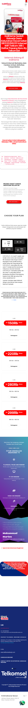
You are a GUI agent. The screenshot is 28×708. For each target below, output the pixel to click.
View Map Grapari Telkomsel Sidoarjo (7, 642)
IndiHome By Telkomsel (12, 696)
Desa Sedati (2, 160)
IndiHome (10, 102)
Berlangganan (14, 335)
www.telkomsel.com (5, 628)
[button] (26, 1)
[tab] (7, 243)
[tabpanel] (14, 270)
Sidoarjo (11, 76)
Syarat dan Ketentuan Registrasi (13, 548)
